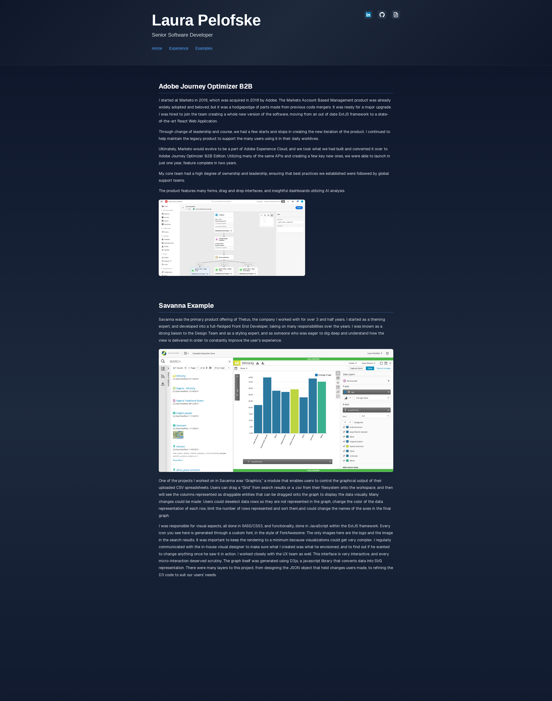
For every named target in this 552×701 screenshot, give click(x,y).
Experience (178, 48)
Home (157, 48)
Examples (203, 48)
